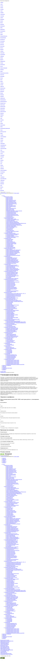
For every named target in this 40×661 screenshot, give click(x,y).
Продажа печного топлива (10, 247)
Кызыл (1, 81)
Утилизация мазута (9, 229)
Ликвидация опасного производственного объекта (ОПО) (16, 321)
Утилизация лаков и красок (8, 337)
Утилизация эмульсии (10, 341)
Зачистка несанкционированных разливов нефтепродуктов (16, 223)
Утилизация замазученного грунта (12, 273)
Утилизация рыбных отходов (11, 291)
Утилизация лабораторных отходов (12, 297)
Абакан (2, 2)
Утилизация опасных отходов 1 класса (12, 628)
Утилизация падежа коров (10, 283)
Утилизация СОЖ (9, 240)
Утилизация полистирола (10, 358)
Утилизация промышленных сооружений (13, 589)
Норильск (2, 113)
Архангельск (2, 14)
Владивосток (2, 39)
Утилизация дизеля (9, 244)
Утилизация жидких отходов (11, 212)
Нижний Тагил (2, 103)
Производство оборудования (7, 636)
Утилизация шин (7, 343)
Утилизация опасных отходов (9, 359)
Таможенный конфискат (10, 581)
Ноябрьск (2, 114)
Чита (1, 185)
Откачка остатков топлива (10, 241)
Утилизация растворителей (10, 342)
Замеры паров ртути (3, 652)
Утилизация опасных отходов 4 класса (12, 362)
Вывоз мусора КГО (9, 199)
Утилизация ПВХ (9, 620)
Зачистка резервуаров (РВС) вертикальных (13, 249)
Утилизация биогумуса (10, 549)
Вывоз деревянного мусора (10, 469)
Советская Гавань (3, 148)
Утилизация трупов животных (11, 287)
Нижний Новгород (3, 101)
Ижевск (1, 57)
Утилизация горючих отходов (11, 243)
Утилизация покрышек (10, 613)
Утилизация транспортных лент (11, 355)
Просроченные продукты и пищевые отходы (13, 300)
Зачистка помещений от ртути (11, 335)
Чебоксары (2, 180)
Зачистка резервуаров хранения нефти (12, 222)
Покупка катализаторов (10, 347)
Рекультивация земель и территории (12, 278)
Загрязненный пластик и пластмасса (6, 654)
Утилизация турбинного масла (11, 258)
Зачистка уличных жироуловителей (12, 268)
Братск (1, 32)
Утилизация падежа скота (10, 282)
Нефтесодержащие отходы (8, 486)
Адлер (1, 4)
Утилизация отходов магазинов (11, 306)
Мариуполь (2, 89)
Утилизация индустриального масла (12, 262)
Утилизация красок (9, 339)
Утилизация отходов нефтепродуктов (12, 219)
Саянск (1, 141)
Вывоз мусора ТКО (9, 197)
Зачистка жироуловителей (10, 266)
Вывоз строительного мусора (11, 200)
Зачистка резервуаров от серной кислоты (13, 252)
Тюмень (1, 165)
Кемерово (2, 69)
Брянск (1, 34)
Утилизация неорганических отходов (12, 215)
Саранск (1, 138)
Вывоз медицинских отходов (11, 208)
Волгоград (2, 44)
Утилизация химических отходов (11, 234)
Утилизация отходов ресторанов (11, 308)
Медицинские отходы (8, 292)
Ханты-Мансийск (3, 178)
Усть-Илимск (2, 171)
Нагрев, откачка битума (10, 227)
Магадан (2, 86)
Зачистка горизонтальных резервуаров (12, 250)
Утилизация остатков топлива (11, 242)
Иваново (2, 56)
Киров (1, 71)
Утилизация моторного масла (11, 263)
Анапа (1, 10)
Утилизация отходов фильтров (9, 323)
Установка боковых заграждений (11, 329)
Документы (4, 367)
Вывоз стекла (8, 207)
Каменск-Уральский (3, 67)
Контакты (4, 369)
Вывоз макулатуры (9, 204)
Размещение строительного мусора (12, 597)
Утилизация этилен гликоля (11, 237)
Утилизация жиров (7, 264)
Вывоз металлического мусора (11, 470)
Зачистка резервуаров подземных (11, 253)
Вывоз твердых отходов (10, 478)
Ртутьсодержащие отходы (4, 650)
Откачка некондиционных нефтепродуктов (13, 224)
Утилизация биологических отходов (10, 279)
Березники (2, 24)
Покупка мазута (9, 346)
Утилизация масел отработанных (11, 257)
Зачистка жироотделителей (10, 267)
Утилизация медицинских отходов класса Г (13, 296)
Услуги (3, 195)
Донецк (2, 51)
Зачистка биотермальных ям (11, 254)
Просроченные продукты (4, 642)
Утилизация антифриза (10, 235)
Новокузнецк (2, 104)
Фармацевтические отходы (10, 565)
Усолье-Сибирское (3, 170)
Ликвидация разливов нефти (11, 494)
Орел (1, 118)
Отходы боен (8, 289)
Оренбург (2, 119)
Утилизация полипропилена (11, 357)
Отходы (4, 372)
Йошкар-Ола (3, 61)
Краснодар (2, 74)
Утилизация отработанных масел (11, 226)
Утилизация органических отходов (12, 214)
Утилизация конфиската (10, 313)
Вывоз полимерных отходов (11, 206)
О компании (4, 368)
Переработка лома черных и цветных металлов (14, 210)
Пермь (1, 126)
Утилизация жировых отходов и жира (12, 265)
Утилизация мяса (9, 303)
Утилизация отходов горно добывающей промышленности (16, 322)
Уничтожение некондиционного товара (12, 319)
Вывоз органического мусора (11, 202)
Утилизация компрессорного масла (12, 260)
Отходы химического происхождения (12, 502)
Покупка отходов (7, 345)
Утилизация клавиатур (10, 316)
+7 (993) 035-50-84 (3, 456)
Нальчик (2, 96)
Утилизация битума (9, 228)
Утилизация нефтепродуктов (11, 218)
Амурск (1, 7)
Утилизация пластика (8, 349)
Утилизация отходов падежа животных (12, 281)
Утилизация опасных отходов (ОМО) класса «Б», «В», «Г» (16, 293)
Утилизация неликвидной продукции (12, 573)
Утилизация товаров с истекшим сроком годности (14, 301)
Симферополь (2, 146)
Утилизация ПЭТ (9, 350)
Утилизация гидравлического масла (12, 259)
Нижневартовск (3, 99)
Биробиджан (2, 29)
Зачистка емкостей (9, 517)
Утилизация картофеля (10, 305)
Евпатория (2, 52)
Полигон (3, 460)
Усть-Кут (1, 173)
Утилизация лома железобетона (11, 331)
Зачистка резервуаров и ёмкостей (9, 248)
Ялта (1, 188)
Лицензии (4, 458)
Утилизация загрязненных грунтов (10, 271)
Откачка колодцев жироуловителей (12, 270)
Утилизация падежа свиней (10, 284)
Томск (1, 161)
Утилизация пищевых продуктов (9, 298)
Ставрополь (2, 151)
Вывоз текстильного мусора (11, 205)
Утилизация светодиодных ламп (11, 605)
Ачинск (1, 17)
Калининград (2, 64)
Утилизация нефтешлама (10, 220)
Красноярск (2, 76)
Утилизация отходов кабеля (10, 330)
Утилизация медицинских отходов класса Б (13, 294)
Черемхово (2, 183)
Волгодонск (2, 46)
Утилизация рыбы (9, 304)
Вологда (1, 47)
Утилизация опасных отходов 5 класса (12, 363)
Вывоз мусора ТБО (9, 198)
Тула (1, 163)
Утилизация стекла (9, 216)
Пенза (2, 123)
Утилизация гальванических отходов (12, 236)
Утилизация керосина (10, 245)
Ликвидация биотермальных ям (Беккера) (13, 255)
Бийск (1, 27)
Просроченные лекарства (4, 646)
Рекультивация (8, 277)
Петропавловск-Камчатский (5, 128)
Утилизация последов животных (11, 288)
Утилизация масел (7, 256)
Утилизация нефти (9, 232)
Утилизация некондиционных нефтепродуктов (14, 493)
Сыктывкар (2, 155)
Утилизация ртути (9, 333)
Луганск (1, 84)
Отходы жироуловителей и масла (11, 533)
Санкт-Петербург (3, 136)
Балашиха (2, 19)
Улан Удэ (2, 166)
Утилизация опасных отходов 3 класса (12, 361)
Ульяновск (2, 168)
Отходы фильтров (9, 325)
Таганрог (2, 156)
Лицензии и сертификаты (6, 365)
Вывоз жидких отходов (10, 477)
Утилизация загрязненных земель (11, 541)
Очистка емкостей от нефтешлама (12, 221)
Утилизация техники (9, 580)
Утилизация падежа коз (10, 286)
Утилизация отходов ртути (8, 332)
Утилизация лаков (9, 338)
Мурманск (2, 94)
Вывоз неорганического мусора (11, 203)
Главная (1, 372)
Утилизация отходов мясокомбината (12, 290)
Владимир (2, 42)
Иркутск (1, 59)
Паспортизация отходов (10, 485)
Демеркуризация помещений (11, 334)
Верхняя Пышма (3, 37)
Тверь (1, 158)
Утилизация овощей (9, 302)
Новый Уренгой (3, 111)
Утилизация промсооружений (9, 588)
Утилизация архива (9, 318)
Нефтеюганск (2, 98)
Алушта (1, 5)
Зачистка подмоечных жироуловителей (12, 269)
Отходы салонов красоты (10, 340)
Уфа (1, 175)
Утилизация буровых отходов (11, 274)
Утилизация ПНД (9, 351)
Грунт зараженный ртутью (10, 276)
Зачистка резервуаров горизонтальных (12, 251)
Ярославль (2, 190)
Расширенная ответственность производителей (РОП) (15, 364)
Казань (2, 62)
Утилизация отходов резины (11, 356)
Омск (2, 116)
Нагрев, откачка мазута (10, 230)
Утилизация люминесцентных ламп (12, 604)
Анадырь (2, 9)
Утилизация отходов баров (10, 307)
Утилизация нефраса (9, 246)
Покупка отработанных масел (11, 348)
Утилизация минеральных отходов (12, 211)
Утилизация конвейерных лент (11, 354)
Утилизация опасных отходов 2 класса (12, 360)
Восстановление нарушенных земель (12, 275)
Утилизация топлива (7, 238)
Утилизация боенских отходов (11, 557)
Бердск (1, 22)
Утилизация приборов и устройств (12, 314)
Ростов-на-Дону (3, 131)
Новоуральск (2, 109)
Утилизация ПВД (9, 621)
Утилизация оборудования (8, 309)
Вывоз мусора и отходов (8, 196)
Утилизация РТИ (7, 353)
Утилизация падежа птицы (10, 285)
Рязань (1, 133)
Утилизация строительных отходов (10, 327)
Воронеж (1, 49)
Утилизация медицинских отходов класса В (13, 295)
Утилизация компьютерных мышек (12, 317)
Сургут (1, 153)
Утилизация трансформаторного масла (12, 261)
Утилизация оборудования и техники (12, 310)
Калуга (1, 66)
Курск (1, 79)
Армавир (1, 12)
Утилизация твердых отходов (11, 213)
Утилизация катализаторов (10, 326)
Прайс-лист (4, 366)
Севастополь (2, 143)
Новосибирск (2, 108)
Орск (1, 121)
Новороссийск (2, 106)
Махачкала (2, 91)
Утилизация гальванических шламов (12, 231)
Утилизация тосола (9, 509)
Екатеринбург (2, 54)
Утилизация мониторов (10, 315)
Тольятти (1, 160)
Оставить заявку (3, 371)
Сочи (1, 150)
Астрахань (2, 15)
